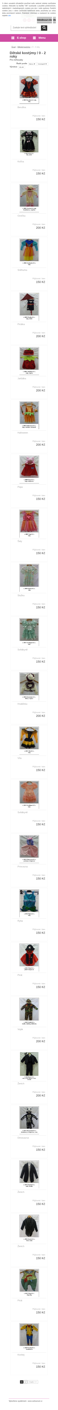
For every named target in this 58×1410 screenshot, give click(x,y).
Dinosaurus (23, 1138)
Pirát (20, 975)
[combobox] (32, 64)
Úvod (13, 47)
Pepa (20, 487)
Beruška (22, 107)
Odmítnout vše (44, 20)
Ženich (21, 1083)
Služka (21, 595)
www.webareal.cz (35, 1401)
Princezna (23, 866)
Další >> (33, 1382)
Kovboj (21, 1354)
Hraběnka (22, 704)
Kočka (21, 161)
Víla (19, 758)
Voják (20, 1029)
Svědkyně (23, 649)
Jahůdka (22, 378)
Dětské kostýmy (24, 47)
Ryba (20, 921)
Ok (54, 20)
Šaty (20, 541)
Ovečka (21, 216)
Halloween (23, 432)
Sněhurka (22, 270)
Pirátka (21, 324)
